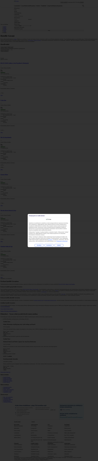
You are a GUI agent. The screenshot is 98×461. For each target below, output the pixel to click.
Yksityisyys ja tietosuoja (61, 241)
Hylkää (59, 245)
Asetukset (49, 245)
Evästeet (50, 239)
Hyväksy (39, 245)
